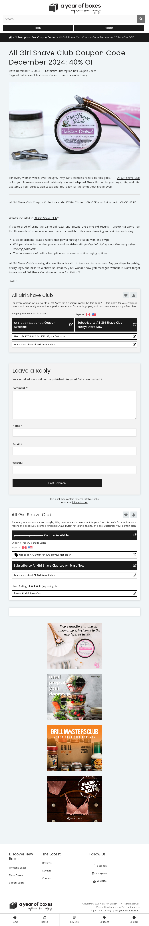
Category (51, 71)
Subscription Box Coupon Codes (35, 37)
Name (18, 425)
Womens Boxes (18, 867)
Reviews (74, 919)
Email (17, 444)
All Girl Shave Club (27, 75)
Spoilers (134, 919)
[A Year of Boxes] (31, 906)
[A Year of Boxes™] (74, 8)
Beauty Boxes (17, 882)
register (109, 27)
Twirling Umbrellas (131, 907)
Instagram (101, 873)
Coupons (104, 919)
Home (15, 921)
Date (12, 71)
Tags (12, 75)
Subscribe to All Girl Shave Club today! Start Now (100, 325)
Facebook (101, 865)
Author (66, 75)
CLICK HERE (128, 202)
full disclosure (80, 502)
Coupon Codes (48, 75)
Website (18, 463)
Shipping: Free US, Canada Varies (29, 314)
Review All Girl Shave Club (27, 593)
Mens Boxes (16, 875)
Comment (20, 388)
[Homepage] (10, 37)
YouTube (101, 880)
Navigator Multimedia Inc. (127, 910)
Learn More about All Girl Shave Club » (34, 344)
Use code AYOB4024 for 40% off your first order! (40, 336)
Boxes (44, 919)
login (38, 27)
